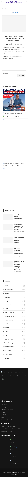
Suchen (5, 73)
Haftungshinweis (5, 407)
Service (14, 327)
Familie (14, 293)
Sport (14, 331)
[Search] (26, 2)
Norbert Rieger (9, 43)
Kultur (14, 308)
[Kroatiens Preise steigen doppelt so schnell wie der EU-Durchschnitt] (14, 23)
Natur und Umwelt (14, 316)
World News (14, 354)
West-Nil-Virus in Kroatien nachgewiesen (18, 216)
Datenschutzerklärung (7, 409)
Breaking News (14, 289)
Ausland (14, 286)
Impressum (4, 404)
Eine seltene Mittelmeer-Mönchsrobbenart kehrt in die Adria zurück (18, 252)
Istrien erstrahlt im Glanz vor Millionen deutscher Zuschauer (19, 240)
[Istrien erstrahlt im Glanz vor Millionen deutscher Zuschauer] (8, 240)
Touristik (14, 335)
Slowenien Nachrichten (7, 419)
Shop (2, 417)
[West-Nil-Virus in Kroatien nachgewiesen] (8, 217)
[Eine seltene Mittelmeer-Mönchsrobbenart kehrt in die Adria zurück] (8, 251)
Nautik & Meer (14, 320)
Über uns (3, 414)
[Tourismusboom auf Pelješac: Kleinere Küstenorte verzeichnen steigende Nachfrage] (8, 264)
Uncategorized (14, 339)
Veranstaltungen (14, 343)
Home (3, 7)
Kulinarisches (14, 305)
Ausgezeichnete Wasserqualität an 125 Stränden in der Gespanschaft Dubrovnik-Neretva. (19, 228)
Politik (14, 324)
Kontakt (3, 412)
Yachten (14, 358)
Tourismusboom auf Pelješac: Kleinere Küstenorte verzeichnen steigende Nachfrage (19, 265)
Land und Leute (14, 312)
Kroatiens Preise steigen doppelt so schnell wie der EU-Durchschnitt (14, 38)
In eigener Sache (14, 301)
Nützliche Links (6, 401)
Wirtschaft (14, 350)
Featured (14, 297)
